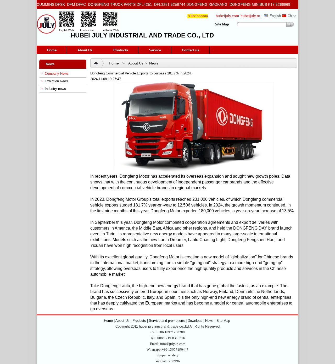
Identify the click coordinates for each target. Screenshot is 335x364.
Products (120, 50)
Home (52, 50)
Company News (57, 73)
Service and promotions (167, 321)
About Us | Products (131, 321)
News (153, 63)
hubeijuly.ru (250, 16)
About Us (84, 50)
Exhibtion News (56, 81)
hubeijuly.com (227, 16)
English (275, 16)
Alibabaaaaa (197, 16)
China (292, 16)
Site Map (222, 24)
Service (155, 50)
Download (195, 321)
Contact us (190, 50)
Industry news (55, 89)
